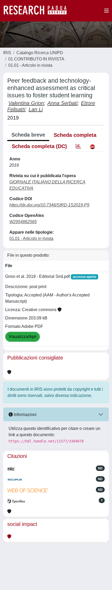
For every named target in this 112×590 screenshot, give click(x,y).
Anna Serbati (62, 103)
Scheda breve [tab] (28, 135)
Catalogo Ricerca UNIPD (39, 52)
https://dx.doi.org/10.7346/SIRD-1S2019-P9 (49, 205)
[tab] (78, 146)
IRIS (7, 52)
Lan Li (36, 109)
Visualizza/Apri (22, 336)
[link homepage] (37, 10)
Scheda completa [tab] (75, 135)
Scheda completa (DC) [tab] (39, 146)
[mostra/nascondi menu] (106, 10)
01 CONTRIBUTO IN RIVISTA (36, 59)
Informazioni (24, 414)
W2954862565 (23, 222)
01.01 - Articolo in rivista (30, 65)
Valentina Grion (26, 103)
